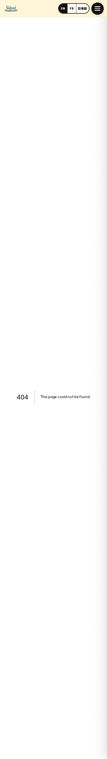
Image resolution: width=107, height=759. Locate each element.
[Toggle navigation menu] (97, 8)
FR (72, 8)
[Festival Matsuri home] (11, 8)
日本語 (82, 8)
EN (63, 8)
